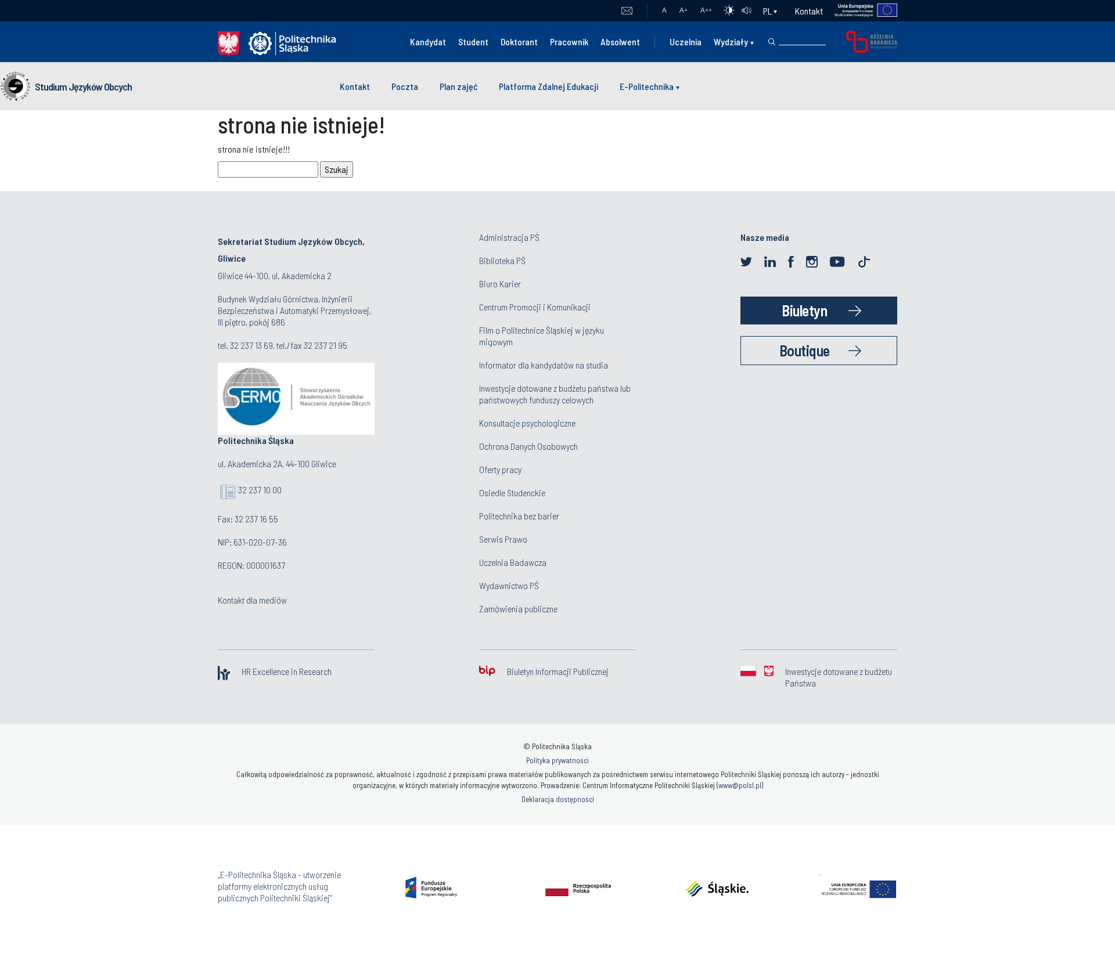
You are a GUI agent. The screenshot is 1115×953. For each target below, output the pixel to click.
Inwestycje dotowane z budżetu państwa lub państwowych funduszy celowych (555, 393)
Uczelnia (686, 41)
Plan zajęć (459, 86)
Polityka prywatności (557, 760)
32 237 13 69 (251, 345)
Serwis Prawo (503, 538)
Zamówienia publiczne (518, 608)
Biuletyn (804, 310)
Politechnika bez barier (519, 515)
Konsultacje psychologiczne (527, 422)
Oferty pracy (500, 469)
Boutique (804, 350)
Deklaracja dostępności (557, 799)
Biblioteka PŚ (502, 260)
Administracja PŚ (509, 237)
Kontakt (809, 10)
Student (473, 41)
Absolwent (620, 41)
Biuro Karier (500, 283)
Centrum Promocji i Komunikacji (535, 306)
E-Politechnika (647, 86)
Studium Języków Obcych (83, 86)
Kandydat (428, 41)
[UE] (860, 11)
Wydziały (731, 41)
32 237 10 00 (260, 489)
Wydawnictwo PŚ (509, 585)
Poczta (626, 11)
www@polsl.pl (739, 785)
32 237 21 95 (325, 345)
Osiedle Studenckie (512, 492)
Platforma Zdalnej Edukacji (548, 86)
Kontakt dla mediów (252, 599)
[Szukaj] (771, 41)
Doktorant (519, 41)
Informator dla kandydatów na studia (543, 364)
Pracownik (569, 41)
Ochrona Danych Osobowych (528, 446)
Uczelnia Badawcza (512, 562)
